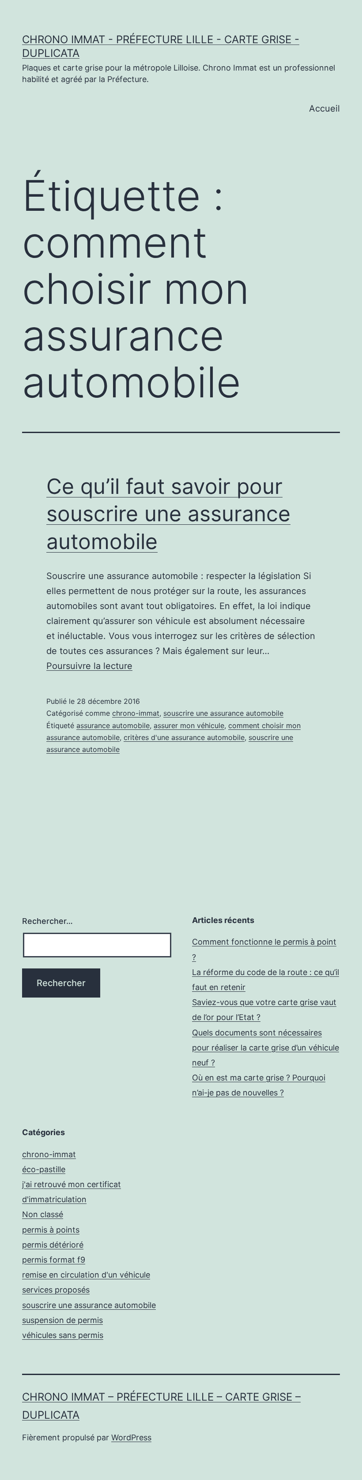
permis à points (50, 1229)
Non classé (42, 1214)
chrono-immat (135, 713)
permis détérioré (52, 1244)
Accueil (324, 108)
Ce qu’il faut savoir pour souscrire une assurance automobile (168, 513)
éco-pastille (43, 1169)
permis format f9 (53, 1259)
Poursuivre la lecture (89, 666)
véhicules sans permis (62, 1335)
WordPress (131, 1437)
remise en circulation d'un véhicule (86, 1274)
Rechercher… (47, 921)
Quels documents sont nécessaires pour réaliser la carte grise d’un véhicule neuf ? (265, 1047)
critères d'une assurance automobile (184, 737)
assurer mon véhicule (189, 725)
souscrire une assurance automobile (223, 713)
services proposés (56, 1289)
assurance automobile (113, 725)
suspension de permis (62, 1320)
